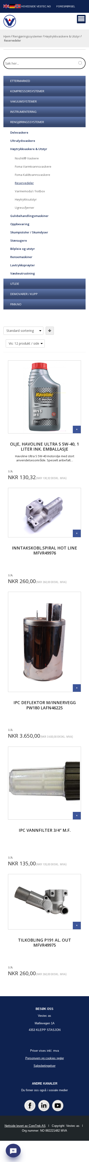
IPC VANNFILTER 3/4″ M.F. (45, 830)
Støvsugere (18, 240)
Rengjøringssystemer (27, 36)
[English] (6, 6)
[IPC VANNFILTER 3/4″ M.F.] (77, 815)
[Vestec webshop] (9, 21)
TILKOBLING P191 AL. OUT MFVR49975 (44, 943)
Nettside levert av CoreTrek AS (25, 1126)
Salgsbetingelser (44, 1065)
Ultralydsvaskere (22, 141)
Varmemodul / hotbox (30, 191)
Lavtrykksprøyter (22, 265)
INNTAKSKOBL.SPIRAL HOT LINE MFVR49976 (44, 550)
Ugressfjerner (24, 208)
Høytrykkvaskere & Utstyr (62, 36)
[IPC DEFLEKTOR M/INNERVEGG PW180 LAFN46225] (77, 688)
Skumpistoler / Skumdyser (29, 232)
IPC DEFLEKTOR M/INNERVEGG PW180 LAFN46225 (44, 705)
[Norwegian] (18, 6)
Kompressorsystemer (27, 91)
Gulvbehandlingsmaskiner (29, 216)
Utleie (14, 284)
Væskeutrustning (22, 273)
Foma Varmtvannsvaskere (33, 166)
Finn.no (15, 304)
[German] (12, 6)
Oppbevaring (19, 224)
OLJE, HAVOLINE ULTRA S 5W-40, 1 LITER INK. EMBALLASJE (44, 446)
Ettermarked (20, 81)
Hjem (6, 36)
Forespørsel (65, 6)
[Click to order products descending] (50, 331)
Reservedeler (24, 183)
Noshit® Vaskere (27, 158)
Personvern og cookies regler (44, 1058)
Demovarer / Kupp (24, 294)
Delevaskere (19, 132)
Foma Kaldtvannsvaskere (32, 175)
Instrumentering (23, 112)
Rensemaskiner (21, 257)
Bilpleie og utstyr (22, 249)
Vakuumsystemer (23, 101)
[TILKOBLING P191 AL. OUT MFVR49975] (77, 925)
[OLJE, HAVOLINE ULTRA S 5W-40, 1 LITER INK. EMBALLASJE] (77, 429)
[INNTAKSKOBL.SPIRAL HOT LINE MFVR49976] (77, 533)
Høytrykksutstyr (26, 199)
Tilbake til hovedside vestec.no (28, 6)
